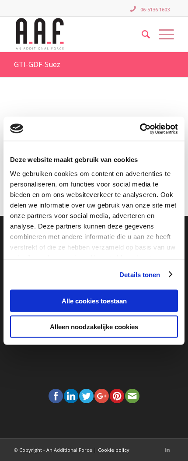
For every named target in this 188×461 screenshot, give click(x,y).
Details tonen (139, 274)
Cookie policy (113, 450)
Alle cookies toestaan (94, 301)
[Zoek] (141, 34)
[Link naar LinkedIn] (167, 450)
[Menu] (162, 34)
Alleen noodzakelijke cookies (94, 326)
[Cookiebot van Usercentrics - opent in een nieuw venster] (139, 128)
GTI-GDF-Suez (37, 64)
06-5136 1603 (155, 9)
